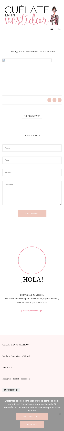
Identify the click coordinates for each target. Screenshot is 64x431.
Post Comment (32, 213)
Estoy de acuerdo (32, 416)
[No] (60, 413)
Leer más (32, 424)
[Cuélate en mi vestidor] (32, 26)
